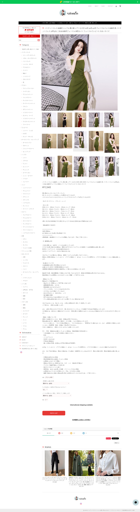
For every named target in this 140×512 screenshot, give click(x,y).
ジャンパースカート (28, 148)
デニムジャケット (28, 94)
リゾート (25, 287)
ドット (25, 320)
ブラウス (25, 160)
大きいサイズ (26, 79)
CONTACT (110, 6)
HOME (89, 6)
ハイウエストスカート (29, 233)
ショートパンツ (27, 187)
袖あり (25, 73)
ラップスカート (27, 224)
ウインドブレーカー (28, 88)
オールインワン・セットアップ (30, 139)
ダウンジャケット (28, 109)
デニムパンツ (26, 190)
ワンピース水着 (27, 248)
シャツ (25, 157)
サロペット (26, 145)
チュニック (26, 169)
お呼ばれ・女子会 (28, 289)
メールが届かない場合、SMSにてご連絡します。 (56, 393)
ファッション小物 (26, 251)
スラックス (26, 200)
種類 (43, 377)
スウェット (26, 197)
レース (25, 323)
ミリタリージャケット (29, 118)
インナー (25, 70)
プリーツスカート (28, 230)
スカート (23, 212)
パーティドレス (25, 52)
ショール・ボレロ (28, 64)
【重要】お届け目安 (48, 381)
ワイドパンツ (26, 193)
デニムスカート (27, 218)
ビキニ (25, 239)
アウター (23, 85)
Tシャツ (25, 163)
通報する (117, 442)
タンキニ (25, 242)
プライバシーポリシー (28, 346)
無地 (24, 308)
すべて (49, 433)
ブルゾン (25, 106)
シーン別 (23, 283)
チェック (25, 317)
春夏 (24, 296)
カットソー (26, 166)
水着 (22, 236)
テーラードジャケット (29, 103)
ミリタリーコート (28, 112)
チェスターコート (28, 100)
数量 (43, 399)
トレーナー (26, 181)
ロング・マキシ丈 (28, 136)
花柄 (24, 305)
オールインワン (27, 142)
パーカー (25, 178)
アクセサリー (26, 67)
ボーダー (25, 314)
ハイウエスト (26, 203)
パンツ (23, 184)
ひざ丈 (25, 133)
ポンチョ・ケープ (28, 115)
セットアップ (26, 151)
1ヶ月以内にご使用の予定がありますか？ (54, 387)
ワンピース (24, 127)
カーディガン (26, 172)
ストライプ (26, 311)
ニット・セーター (28, 175)
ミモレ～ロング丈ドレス (29, 58)
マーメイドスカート (28, 227)
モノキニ (25, 245)
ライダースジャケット (29, 121)
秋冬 (24, 299)
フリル (25, 326)
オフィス (25, 293)
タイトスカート (27, 221)
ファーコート (26, 124)
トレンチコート (27, 97)
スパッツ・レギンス (28, 209)
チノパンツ (26, 206)
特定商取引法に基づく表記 (29, 348)
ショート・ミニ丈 (28, 130)
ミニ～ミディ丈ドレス (29, 55)
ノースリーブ (26, 76)
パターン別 (24, 302)
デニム (25, 329)
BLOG (103, 6)
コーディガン (26, 91)
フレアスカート (27, 215)
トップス (23, 154)
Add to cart (54, 413)
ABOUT (96, 6)
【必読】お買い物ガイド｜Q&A (30, 49)
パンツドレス (26, 61)
